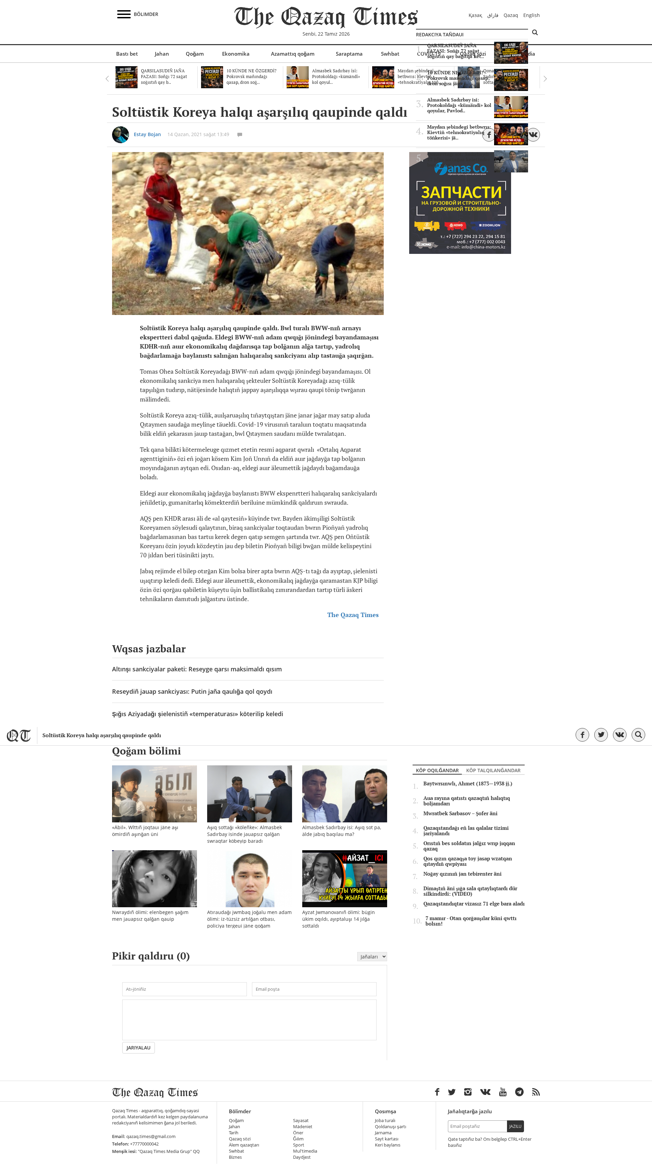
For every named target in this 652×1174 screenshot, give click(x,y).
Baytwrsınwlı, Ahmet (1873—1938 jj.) (467, 783)
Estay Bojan (147, 134)
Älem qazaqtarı (244, 1145)
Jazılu (515, 1126)
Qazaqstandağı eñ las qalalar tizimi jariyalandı (466, 830)
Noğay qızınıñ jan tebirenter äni (462, 874)
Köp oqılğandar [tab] (437, 770)
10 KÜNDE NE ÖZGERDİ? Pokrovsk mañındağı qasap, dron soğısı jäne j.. (458, 78)
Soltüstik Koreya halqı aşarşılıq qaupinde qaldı (101, 735)
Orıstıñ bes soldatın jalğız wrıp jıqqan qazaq (469, 846)
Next (545, 78)
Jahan (162, 53)
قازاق (493, 15)
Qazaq (511, 15)
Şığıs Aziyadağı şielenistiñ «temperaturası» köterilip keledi (197, 714)
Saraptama (349, 53)
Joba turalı (385, 1120)
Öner (298, 1133)
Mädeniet (302, 1127)
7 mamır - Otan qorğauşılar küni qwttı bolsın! (471, 921)
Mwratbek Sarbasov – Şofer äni (460, 813)
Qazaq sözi (240, 1139)
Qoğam (195, 53)
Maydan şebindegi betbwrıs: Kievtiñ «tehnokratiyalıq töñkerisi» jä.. (459, 132)
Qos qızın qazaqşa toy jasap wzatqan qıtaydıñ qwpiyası (467, 861)
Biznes (235, 1157)
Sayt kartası (386, 1139)
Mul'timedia (305, 1151)
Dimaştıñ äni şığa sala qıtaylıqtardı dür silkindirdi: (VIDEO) (470, 891)
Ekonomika (236, 53)
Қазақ (475, 15)
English (531, 15)
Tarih (233, 1133)
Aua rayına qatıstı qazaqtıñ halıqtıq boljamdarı (466, 801)
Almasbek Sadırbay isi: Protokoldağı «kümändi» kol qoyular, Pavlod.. (459, 105)
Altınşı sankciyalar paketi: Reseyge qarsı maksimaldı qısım (197, 669)
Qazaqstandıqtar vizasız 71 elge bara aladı (474, 904)
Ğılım (298, 1139)
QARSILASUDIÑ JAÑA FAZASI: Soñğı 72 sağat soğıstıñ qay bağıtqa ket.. (455, 51)
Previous (107, 78)
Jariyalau (138, 1047)
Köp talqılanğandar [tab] (493, 770)
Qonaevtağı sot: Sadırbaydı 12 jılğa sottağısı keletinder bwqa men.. (458, 159)
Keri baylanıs (387, 1145)
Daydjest (302, 1157)
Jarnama (383, 1133)
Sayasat (301, 1120)
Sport (298, 1145)
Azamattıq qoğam (292, 53)
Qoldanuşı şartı (390, 1127)
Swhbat (390, 53)
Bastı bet (127, 53)
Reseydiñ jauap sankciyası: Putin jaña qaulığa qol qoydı (192, 691)
